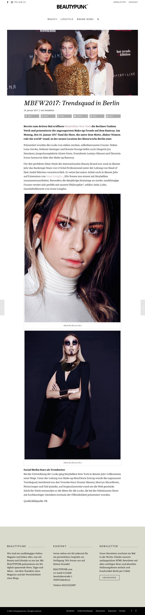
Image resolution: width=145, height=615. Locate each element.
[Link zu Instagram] (12, 2)
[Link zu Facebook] (8, 2)
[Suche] (97, 19)
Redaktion (49, 110)
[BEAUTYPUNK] (72, 10)
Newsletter (120, 2)
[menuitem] (119, 2)
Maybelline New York (78, 126)
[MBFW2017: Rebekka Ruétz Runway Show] (2, 307)
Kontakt (133, 2)
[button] (31, 116)
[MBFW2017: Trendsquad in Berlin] (72, 62)
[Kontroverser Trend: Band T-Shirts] (143, 307)
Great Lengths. (54, 176)
